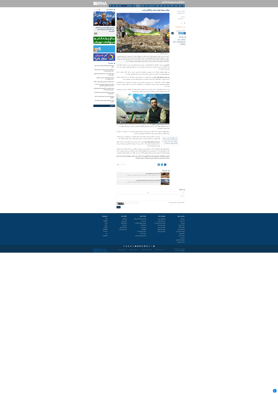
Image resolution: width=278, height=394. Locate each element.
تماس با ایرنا (182, 259)
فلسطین (142, 6)
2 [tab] (97, 9)
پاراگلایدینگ (182, 44)
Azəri (106, 264)
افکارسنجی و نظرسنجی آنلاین (140, 257)
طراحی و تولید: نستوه (178, 289)
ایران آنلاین (124, 264)
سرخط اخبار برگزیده (161, 259)
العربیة (106, 262)
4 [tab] (94, 9)
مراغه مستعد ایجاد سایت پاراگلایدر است (155, 10)
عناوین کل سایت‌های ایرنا (160, 262)
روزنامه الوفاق (124, 262)
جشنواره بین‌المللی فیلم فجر (140, 262)
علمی (146, 6)
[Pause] (145, 191)
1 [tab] (99, 9)
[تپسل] (122, 180)
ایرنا (173, 2)
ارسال (118, 245)
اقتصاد (172, 6)
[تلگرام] (154, 285)
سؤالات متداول (182, 264)
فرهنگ (157, 6)
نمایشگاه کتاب (143, 264)
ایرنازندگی (125, 257)
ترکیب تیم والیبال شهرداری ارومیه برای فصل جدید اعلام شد (104, 101)
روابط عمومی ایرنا (181, 268)
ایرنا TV (123, 6)
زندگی (117, 6)
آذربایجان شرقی (180, 19)
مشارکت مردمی (181, 274)
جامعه (161, 6)
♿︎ (275, 390)
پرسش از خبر (143, 266)
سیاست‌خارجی (152, 6)
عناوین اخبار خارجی (161, 266)
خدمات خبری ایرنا (181, 280)
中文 (106, 257)
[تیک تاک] (131, 285)
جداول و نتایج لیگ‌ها (141, 270)
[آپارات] (147, 285)
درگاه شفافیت (182, 272)
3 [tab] (96, 9)
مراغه (174, 42)
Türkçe (105, 266)
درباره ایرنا (183, 257)
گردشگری (183, 39)
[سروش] (138, 285)
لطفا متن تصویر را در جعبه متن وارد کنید (177, 241)
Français (105, 274)
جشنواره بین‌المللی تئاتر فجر (140, 274)
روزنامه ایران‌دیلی (123, 266)
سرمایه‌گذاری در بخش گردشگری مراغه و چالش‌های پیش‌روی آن (148, 170)
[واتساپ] (124, 285)
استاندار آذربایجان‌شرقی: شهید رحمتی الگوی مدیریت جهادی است (105, 78)
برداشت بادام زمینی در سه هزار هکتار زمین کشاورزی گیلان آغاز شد (104, 74)
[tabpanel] (104, 23)
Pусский (105, 270)
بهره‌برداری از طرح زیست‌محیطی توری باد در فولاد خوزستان (104, 97)
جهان (165, 6)
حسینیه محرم (143, 272)
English (105, 259)
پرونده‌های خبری (161, 257)
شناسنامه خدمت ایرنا (180, 270)
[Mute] (147, 191)
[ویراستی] (136, 285)
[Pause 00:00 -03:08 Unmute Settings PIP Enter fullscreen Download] (143, 28)
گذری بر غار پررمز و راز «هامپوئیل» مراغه (152, 163)
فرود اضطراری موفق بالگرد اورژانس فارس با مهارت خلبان (104, 66)
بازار (120, 6)
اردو (106, 272)
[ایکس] (152, 285)
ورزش (168, 6)
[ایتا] (140, 285)
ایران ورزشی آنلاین (123, 268)
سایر (113, 6)
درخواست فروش (132, 190)
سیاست (176, 6)
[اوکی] (129, 285)
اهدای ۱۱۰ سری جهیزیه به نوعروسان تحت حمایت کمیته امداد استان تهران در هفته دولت (104, 85)
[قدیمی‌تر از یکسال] (165, 165)
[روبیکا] (149, 285)
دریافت (164, 44)
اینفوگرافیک (143, 268)
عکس (134, 6)
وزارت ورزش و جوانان (181, 42)
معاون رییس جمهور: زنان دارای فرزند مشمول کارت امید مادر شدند (104, 93)
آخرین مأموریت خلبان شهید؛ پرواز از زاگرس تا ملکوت (104, 82)
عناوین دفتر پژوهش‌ (161, 268)
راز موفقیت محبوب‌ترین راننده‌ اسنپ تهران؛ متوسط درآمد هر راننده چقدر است (104, 70)
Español (105, 268)
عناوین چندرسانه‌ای (161, 270)
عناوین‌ (180, 6)
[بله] (145, 285)
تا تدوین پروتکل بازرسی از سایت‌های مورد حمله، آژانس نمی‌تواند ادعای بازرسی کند (105, 29)
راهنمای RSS (182, 266)
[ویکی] (126, 285)
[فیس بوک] (133, 285)
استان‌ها (138, 6)
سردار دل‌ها (143, 259)
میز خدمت (182, 276)
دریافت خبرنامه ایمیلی (180, 278)
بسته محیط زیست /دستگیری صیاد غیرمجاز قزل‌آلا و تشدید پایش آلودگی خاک (104, 89)
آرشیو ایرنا (183, 262)
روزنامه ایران (124, 259)
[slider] (133, 111)
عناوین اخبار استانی (161, 264)
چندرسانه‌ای (129, 6)
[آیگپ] (142, 285)
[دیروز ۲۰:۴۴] (104, 18)
